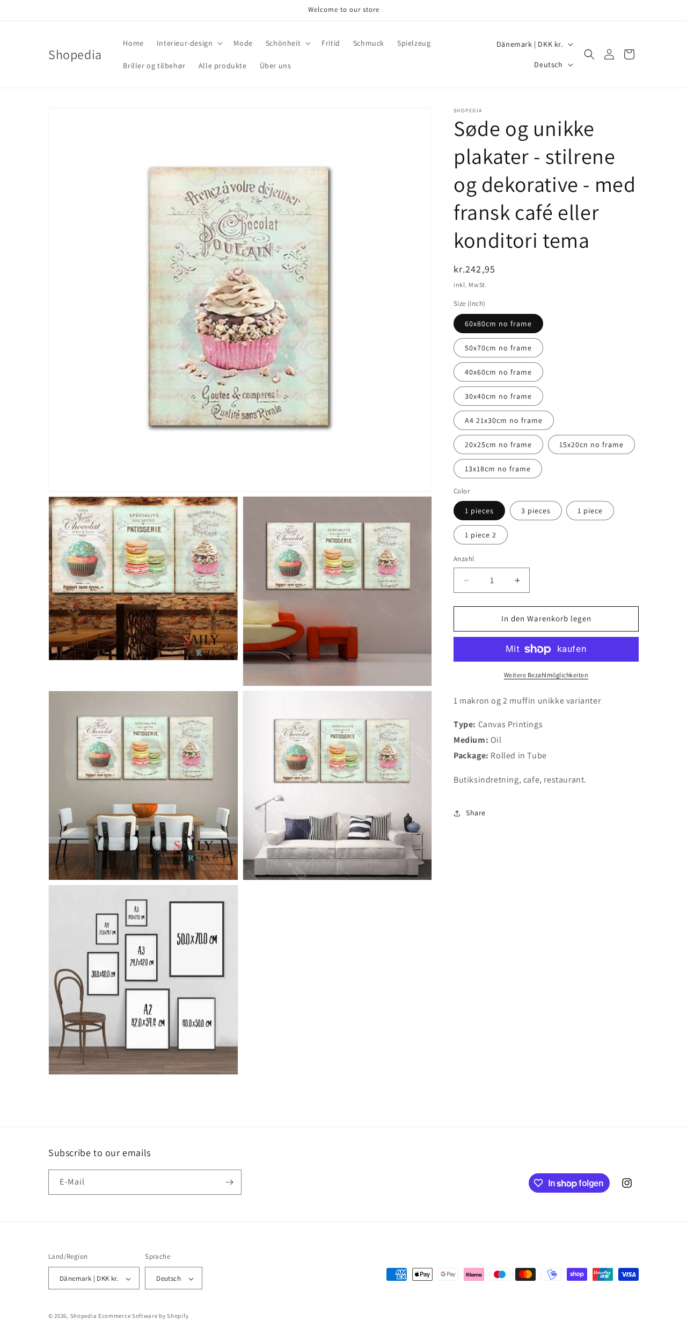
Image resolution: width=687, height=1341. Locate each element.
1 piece (590, 511)
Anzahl (464, 559)
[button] (189, 43)
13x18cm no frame (498, 469)
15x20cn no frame (591, 444)
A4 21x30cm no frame (504, 420)
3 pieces (536, 511)
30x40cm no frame (498, 396)
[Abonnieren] (229, 1182)
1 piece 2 (480, 535)
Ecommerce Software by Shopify (143, 1316)
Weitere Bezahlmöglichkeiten (546, 675)
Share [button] (476, 813)
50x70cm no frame (498, 348)
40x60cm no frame (498, 372)
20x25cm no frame (498, 444)
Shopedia (83, 1316)
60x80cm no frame (498, 323)
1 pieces (479, 511)
